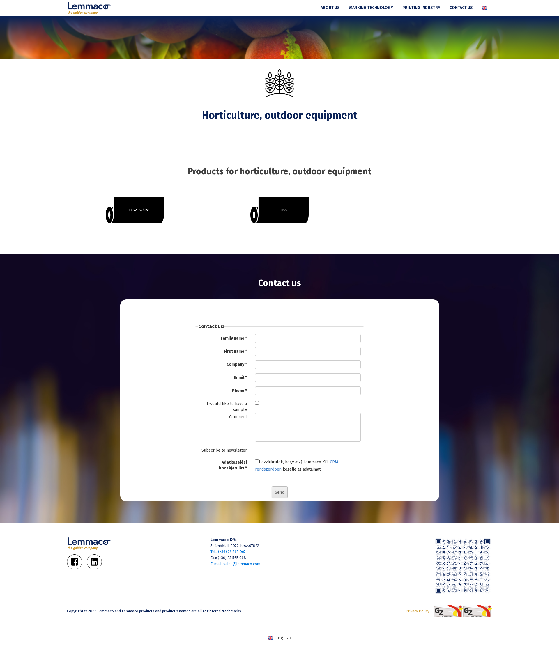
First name (234, 351)
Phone (238, 390)
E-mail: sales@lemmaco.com (235, 564)
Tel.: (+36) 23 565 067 (228, 551)
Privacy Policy (417, 611)
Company (235, 364)
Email (239, 377)
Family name (232, 338)
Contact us (461, 7)
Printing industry (421, 7)
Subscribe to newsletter (224, 450)
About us (330, 7)
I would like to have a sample (227, 406)
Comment (238, 416)
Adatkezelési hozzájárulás (233, 465)
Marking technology (371, 7)
